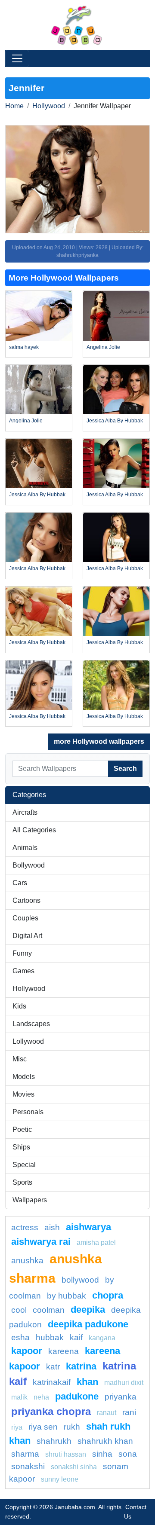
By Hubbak (66, 1295)
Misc (19, 1059)
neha (41, 1397)
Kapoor (26, 1350)
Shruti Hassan (65, 1454)
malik (19, 1397)
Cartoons (26, 900)
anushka (27, 1260)
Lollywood (28, 1041)
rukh (72, 1426)
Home (14, 106)
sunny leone (59, 1479)
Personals (27, 1111)
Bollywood (28, 865)
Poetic (22, 1129)
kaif (76, 1337)
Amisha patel (96, 1242)
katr (53, 1366)
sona (127, 1453)
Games (23, 971)
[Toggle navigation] (17, 58)
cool (19, 1309)
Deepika (88, 1309)
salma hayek (24, 347)
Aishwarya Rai (41, 1241)
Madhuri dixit (123, 1382)
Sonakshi (28, 1466)
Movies (23, 1094)
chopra (107, 1295)
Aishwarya (88, 1227)
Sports (22, 1182)
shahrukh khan (105, 1441)
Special (24, 1164)
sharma (25, 1453)
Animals (24, 847)
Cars (19, 882)
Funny (22, 953)
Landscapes (31, 1023)
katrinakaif (52, 1382)
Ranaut (106, 1412)
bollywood (80, 1279)
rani (129, 1412)
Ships (21, 1147)
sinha (102, 1453)
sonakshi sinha (74, 1466)
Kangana (102, 1338)
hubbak (50, 1337)
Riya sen (43, 1426)
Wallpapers (29, 1200)
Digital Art (27, 935)
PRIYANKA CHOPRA (51, 1411)
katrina (81, 1366)
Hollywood (48, 106)
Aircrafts (24, 812)
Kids (19, 1006)
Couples (25, 918)
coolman (49, 1309)
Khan (87, 1381)
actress (24, 1227)
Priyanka (120, 1396)
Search (125, 768)
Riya (16, 1427)
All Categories (34, 830)
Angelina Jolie (103, 347)
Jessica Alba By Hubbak (115, 421)
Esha (20, 1337)
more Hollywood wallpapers (99, 741)
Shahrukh (54, 1441)
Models (23, 1076)
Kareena (63, 1351)
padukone (77, 1396)
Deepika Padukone (88, 1324)
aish (52, 1227)
